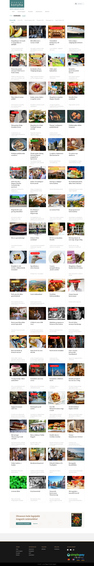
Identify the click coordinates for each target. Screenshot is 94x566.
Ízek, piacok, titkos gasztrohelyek (17, 295)
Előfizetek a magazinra (24, 523)
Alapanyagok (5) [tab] (49, 20)
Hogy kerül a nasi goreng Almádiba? (17, 210)
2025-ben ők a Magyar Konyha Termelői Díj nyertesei (16, 184)
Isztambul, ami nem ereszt (36, 379)
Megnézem (35, 523)
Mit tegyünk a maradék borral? (74, 492)
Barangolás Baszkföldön (73, 464)
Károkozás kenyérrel (36, 463)
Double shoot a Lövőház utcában (55, 436)
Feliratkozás (56, 549)
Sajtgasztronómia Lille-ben (16, 407)
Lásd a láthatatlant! (36, 294)
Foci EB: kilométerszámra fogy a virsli (57, 408)
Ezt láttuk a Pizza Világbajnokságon (36, 70)
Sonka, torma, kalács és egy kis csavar (36, 98)
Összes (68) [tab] (12, 20)
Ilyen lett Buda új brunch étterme (16, 351)
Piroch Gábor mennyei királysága (75, 323)
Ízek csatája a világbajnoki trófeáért (75, 41)
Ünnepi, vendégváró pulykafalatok (56, 126)
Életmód (47, 11)
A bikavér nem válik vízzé (36, 323)
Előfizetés (44, 549)
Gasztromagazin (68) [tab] (30, 20)
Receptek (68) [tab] (40, 20)
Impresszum (31, 549)
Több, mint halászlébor (53, 70)
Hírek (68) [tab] (20, 20)
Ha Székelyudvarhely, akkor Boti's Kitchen (75, 182)
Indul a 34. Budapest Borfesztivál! (36, 182)
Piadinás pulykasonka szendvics (18, 154)
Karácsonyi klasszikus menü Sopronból (18, 323)
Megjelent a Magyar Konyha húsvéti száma (76, 267)
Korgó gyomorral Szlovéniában (74, 210)
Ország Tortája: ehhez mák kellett (18, 379)
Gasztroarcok (39, 11)
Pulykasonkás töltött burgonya (75, 126)
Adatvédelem (31, 555)
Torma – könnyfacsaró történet (76, 436)
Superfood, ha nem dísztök (36, 351)
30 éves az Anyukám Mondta (56, 238)
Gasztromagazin (21, 11)
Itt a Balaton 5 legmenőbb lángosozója (34, 211)
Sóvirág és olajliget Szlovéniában (55, 182)
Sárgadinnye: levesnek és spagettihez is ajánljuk (18, 42)
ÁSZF (30, 553)
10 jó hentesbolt (35, 491)
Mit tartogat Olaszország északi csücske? (17, 436)
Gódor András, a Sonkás (16, 464)
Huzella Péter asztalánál (73, 98)
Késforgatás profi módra (35, 407)
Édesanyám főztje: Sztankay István (17, 126)
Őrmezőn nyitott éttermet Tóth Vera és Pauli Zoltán (18, 70)
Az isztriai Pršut (55, 210)
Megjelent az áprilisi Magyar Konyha (56, 98)
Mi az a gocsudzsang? (18, 238)
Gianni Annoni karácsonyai (73, 295)
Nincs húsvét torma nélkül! (17, 98)
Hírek (13, 11)
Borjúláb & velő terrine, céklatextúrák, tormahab (18, 267)
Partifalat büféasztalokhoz (55, 295)
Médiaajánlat (31, 551)
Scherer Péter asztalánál (34, 238)
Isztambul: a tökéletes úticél (56, 379)
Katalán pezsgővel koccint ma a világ (74, 379)
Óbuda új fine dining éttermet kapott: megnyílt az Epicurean (36, 156)
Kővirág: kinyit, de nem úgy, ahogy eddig (75, 238)
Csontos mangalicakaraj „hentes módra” (54, 267)
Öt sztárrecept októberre (73, 154)
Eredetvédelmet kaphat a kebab (74, 407)
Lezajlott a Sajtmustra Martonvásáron (56, 154)
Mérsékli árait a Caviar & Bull (35, 41)
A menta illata (15, 491)
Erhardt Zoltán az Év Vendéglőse (56, 464)
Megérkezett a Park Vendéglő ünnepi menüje (36, 127)
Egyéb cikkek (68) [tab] (59, 20)
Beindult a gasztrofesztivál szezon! (74, 70)
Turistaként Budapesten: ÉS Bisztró (54, 42)
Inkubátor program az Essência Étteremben (57, 323)
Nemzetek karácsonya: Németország (54, 493)
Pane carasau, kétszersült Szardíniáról (73, 352)
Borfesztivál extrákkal (56, 350)
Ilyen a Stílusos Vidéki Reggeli (37, 436)
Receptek (30, 11)
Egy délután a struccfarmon (34, 267)
